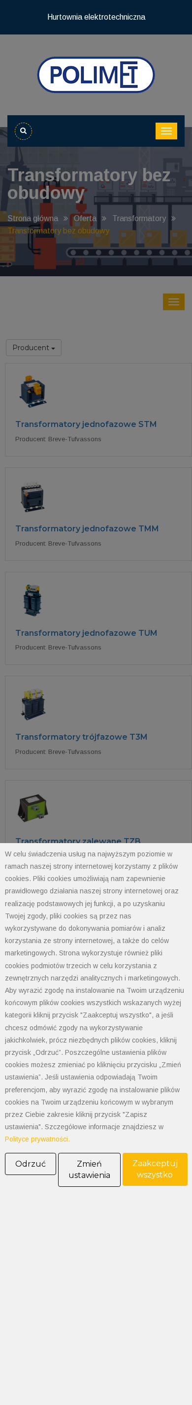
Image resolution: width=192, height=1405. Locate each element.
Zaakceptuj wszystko (155, 1169)
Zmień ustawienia (89, 1169)
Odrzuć (30, 1164)
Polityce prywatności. (37, 1139)
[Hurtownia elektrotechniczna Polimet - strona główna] (96, 74)
